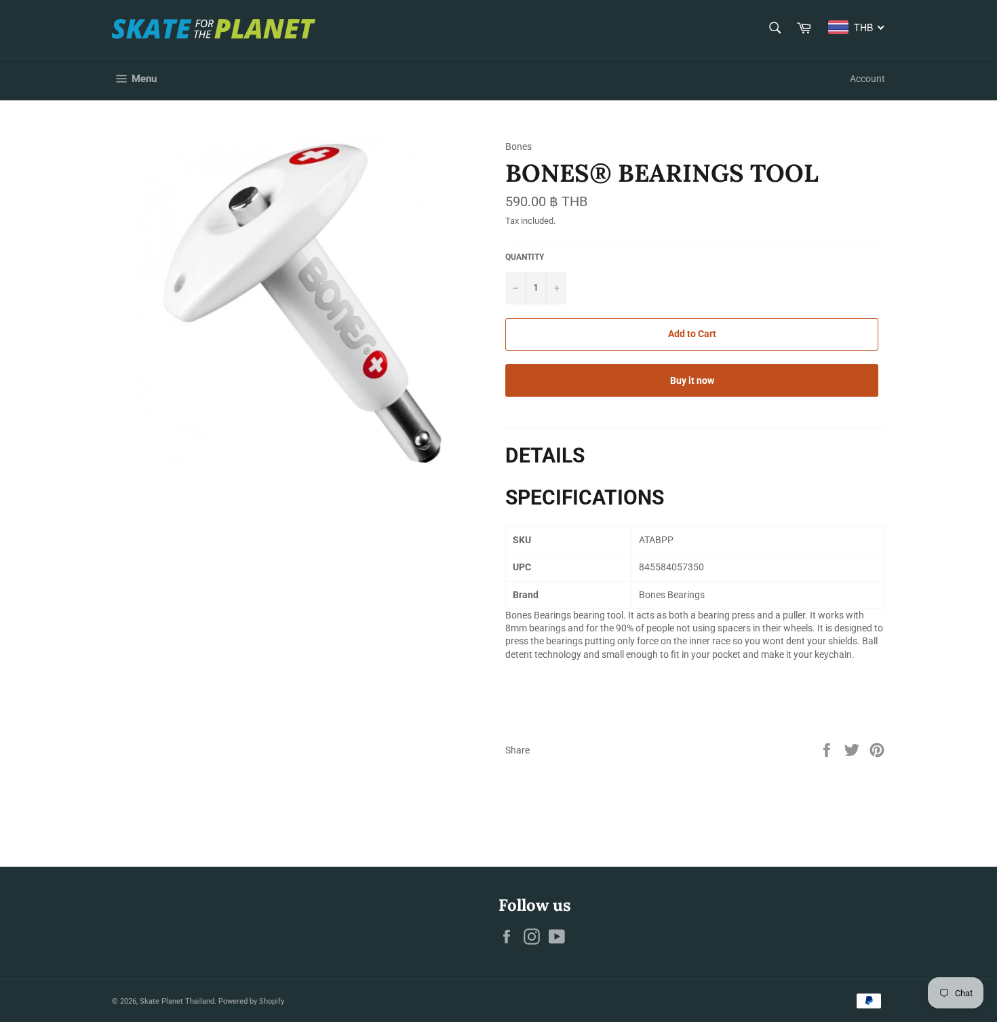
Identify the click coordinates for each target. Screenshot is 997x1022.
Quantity (524, 257)
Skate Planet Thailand (177, 1001)
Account (867, 78)
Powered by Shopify (251, 1001)
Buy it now (692, 380)
